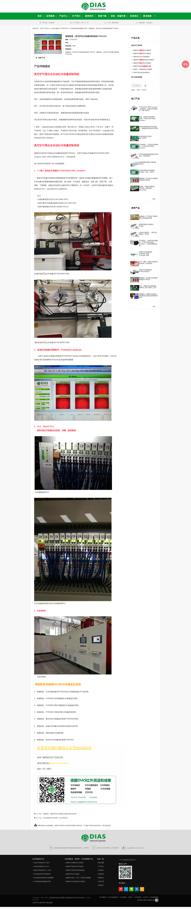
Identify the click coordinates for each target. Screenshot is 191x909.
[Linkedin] (137, 889)
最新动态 (101, 878)
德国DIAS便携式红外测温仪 (75, 862)
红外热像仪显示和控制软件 (42, 874)
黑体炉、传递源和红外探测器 (142, 69)
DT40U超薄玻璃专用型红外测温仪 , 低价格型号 (148, 155)
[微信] (131, 889)
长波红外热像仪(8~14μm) (41, 862)
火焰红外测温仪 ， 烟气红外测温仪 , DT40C (148, 233)
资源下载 (101, 881)
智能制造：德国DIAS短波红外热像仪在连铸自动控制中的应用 (148, 295)
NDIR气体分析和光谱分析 (141, 72)
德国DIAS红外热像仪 (142, 63)
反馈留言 (101, 885)
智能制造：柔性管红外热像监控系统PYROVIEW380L (58, 719)
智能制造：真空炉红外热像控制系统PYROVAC (55, 740)
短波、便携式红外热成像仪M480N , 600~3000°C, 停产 (148, 286)
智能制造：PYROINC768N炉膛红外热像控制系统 (56, 712)
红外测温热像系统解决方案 (78, 28)
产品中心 (47, 28)
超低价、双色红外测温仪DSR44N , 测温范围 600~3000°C (147, 188)
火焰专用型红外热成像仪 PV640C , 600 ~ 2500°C (147, 171)
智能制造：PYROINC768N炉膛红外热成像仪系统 (148, 217)
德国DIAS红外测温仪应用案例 (75, 881)
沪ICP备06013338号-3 (128, 860)
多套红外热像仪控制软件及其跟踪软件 (67, 356)
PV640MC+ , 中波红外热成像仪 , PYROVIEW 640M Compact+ (148, 146)
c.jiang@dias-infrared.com (135, 848)
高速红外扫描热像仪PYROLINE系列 (145, 270)
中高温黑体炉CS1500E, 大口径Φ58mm (55, 818)
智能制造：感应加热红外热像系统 (50, 733)
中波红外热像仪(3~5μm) (41, 866)
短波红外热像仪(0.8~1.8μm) (42, 870)
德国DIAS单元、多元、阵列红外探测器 (78, 878)
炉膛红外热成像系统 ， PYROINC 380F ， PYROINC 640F (146, 253)
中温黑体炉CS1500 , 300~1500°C (145, 137)
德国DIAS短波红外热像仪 (143, 60)
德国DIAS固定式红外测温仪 (75, 866)
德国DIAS (142, 66)
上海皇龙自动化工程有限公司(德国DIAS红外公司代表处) (66, 897)
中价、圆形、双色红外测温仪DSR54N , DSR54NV (148, 262)
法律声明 (35, 902)
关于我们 (101, 866)
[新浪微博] (121, 889)
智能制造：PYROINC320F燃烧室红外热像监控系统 (57, 698)
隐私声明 (42, 902)
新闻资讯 (101, 874)
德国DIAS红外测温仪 (142, 50)
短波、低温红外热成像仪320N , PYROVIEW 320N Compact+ (147, 118)
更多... (155, 199)
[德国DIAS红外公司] (95, 6)
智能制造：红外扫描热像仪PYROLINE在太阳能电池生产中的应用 (62, 692)
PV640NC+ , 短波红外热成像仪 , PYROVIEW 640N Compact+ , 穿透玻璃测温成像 (148, 243)
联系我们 (101, 870)
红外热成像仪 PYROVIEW (59, 28)
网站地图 (101, 862)
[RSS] (142, 889)
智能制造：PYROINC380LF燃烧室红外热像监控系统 (57, 705)
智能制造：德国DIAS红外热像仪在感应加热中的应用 (60, 814)
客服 (185, 64)
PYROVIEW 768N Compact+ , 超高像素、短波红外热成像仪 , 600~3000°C (148, 108)
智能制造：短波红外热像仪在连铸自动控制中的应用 (57, 726)
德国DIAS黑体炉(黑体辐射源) (75, 870)
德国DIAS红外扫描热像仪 (141, 56)
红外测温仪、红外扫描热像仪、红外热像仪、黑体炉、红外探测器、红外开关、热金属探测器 (129, 897)
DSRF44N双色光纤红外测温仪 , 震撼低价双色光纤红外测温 (148, 128)
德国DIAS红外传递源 (72, 874)
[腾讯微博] (126, 889)
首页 (41, 28)
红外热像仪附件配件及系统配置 (43, 878)
